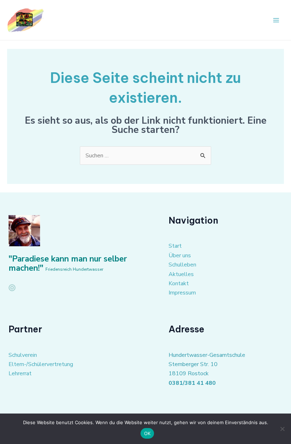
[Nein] (282, 428)
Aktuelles (181, 274)
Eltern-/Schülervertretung (41, 364)
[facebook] (12, 287)
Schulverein (23, 355)
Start (175, 246)
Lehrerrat (20, 373)
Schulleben (182, 265)
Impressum (182, 293)
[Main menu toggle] (276, 20)
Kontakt (179, 283)
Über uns (180, 255)
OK (147, 433)
